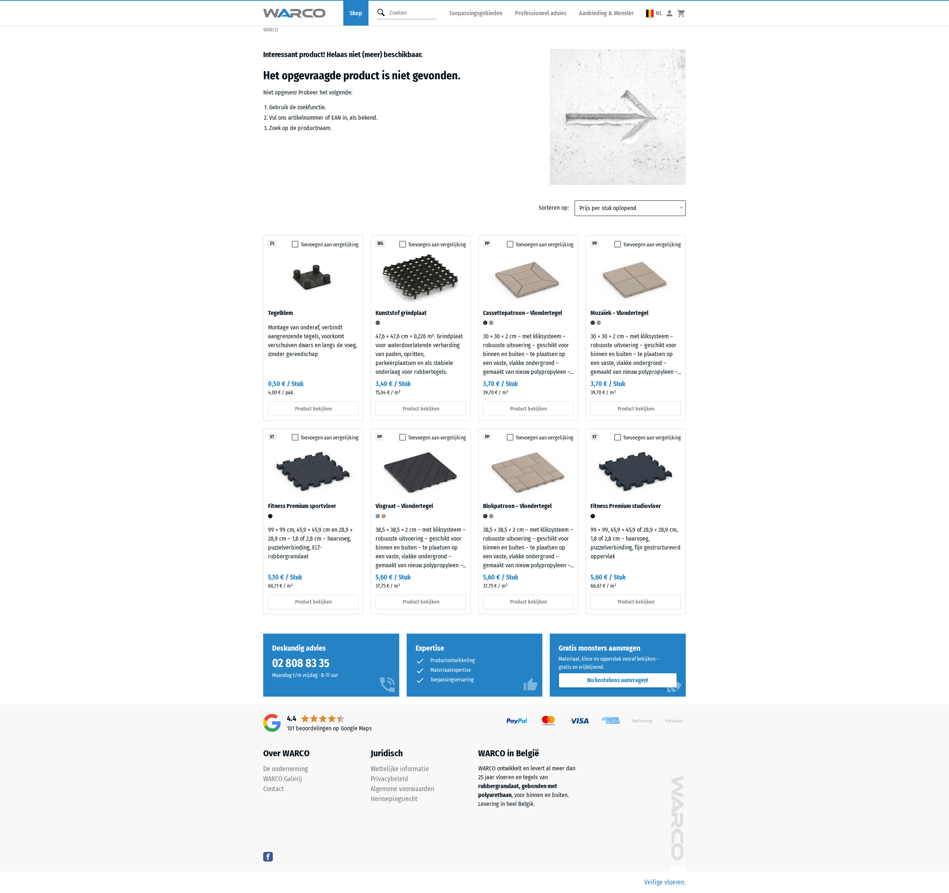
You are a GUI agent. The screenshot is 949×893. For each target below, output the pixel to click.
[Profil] (669, 13)
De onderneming (285, 769)
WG (380, 243)
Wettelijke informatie (400, 769)
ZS (272, 243)
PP (487, 243)
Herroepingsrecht (394, 799)
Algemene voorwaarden (402, 789)
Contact (273, 789)
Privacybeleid (389, 779)
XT (272, 436)
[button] (654, 13)
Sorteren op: (554, 207)
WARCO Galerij (282, 779)
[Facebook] (268, 856)
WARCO (270, 30)
